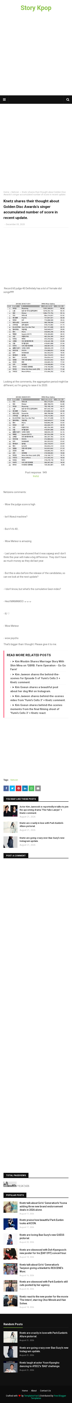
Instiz (36, 476)
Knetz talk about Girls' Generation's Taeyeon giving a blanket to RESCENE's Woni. (41, 1268)
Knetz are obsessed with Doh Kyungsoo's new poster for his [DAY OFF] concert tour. (43, 1251)
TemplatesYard (31, 1396)
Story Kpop (36, 8)
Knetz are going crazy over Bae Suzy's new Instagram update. (42, 839)
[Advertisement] (36, 55)
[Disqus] (36, 905)
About (34, 1391)
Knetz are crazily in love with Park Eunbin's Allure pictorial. (41, 824)
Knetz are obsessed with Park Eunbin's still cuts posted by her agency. (44, 1283)
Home (6, 192)
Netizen (15, 192)
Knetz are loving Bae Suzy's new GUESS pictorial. (42, 1236)
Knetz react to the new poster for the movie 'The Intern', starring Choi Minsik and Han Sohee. (44, 1300)
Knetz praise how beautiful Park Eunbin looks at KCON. (42, 1222)
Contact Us (45, 1391)
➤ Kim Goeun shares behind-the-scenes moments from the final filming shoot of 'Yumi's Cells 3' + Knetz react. (36, 709)
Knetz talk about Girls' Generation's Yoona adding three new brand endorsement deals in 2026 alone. (43, 1206)
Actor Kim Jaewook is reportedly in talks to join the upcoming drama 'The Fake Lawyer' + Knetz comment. (44, 809)
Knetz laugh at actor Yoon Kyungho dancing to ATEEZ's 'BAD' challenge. (40, 1364)
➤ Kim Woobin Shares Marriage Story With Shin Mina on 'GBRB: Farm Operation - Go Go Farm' (38, 665)
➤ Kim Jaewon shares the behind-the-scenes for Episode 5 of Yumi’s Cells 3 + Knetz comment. (35, 678)
